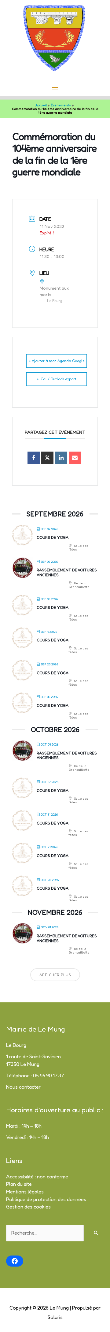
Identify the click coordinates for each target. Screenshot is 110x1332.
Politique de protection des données (46, 1199)
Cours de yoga (52, 537)
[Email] (75, 458)
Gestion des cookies (28, 1207)
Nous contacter (23, 1087)
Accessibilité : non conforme (37, 1176)
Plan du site (19, 1184)
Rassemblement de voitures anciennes (67, 572)
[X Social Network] (47, 458)
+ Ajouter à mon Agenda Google (57, 360)
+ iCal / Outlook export (56, 379)
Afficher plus (55, 975)
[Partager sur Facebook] (34, 458)
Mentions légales (25, 1192)
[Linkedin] (61, 458)
